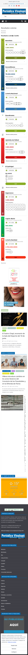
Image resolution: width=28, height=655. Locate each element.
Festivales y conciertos (6, 595)
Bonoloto (8, 40)
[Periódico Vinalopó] (2, 21)
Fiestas (13, 371)
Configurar (14, 652)
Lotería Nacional (11, 93)
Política (3, 580)
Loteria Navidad (11, 240)
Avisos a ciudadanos (6, 371)
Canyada (3, 560)
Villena (4, 330)
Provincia (3, 569)
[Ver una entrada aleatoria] (25, 21)
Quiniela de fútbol (12, 140)
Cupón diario (10, 218)
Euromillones (10, 67)
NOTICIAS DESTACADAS (11, 328)
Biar (2, 555)
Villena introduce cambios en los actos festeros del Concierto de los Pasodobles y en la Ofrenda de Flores (14, 380)
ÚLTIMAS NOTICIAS (20, 328)
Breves (2, 606)
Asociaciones (4, 600)
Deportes (4, 328)
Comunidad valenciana (6, 572)
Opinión (3, 589)
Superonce (9, 193)
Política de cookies (12, 642)
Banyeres (3, 549)
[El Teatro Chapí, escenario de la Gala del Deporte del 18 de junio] (14, 319)
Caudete (3, 563)
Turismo (3, 609)
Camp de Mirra (4, 558)
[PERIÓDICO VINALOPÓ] (13, 534)
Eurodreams (9, 115)
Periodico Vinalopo (13, 341)
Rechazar (14, 648)
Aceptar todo (14, 645)
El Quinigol (9, 166)
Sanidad (3, 597)
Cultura (3, 583)
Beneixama (3, 552)
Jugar (15, 57)
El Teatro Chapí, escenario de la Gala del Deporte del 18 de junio (13, 335)
